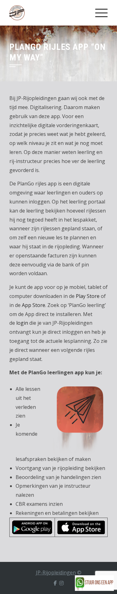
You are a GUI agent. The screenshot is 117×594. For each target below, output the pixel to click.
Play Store (88, 296)
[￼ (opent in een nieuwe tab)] (32, 526)
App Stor (32, 305)
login (22, 322)
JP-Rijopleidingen (56, 572)
